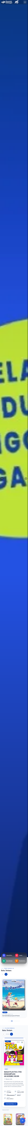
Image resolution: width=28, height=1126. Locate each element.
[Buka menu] (25, 2)
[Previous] (3, 1034)
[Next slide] (26, 478)
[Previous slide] (2, 478)
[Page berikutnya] (24, 1106)
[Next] (11, 1034)
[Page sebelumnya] (22, 1106)
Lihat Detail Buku (10, 1100)
